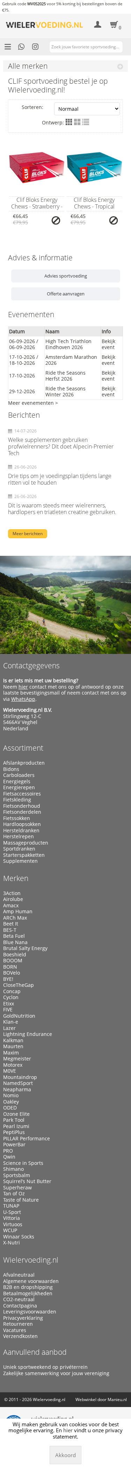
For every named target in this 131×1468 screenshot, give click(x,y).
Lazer (9, 1028)
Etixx (8, 1004)
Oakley (11, 1102)
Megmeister (17, 1059)
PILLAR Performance (26, 1138)
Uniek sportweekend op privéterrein (45, 1367)
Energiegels (16, 781)
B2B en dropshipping (28, 1287)
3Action (12, 893)
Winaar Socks (18, 1237)
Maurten (13, 1046)
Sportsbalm (16, 1175)
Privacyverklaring (23, 1318)
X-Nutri (11, 1243)
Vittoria (11, 1218)
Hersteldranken (21, 830)
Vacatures (14, 1330)
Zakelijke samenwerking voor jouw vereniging (56, 1373)
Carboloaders (19, 775)
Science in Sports (23, 1163)
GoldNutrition (19, 1016)
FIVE (8, 1009)
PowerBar (14, 1144)
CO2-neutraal (19, 1299)
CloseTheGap (18, 985)
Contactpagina (20, 1306)
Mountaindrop (20, 1077)
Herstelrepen (18, 836)
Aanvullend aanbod (35, 1352)
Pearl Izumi (16, 1126)
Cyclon (11, 997)
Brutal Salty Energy (25, 948)
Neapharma (17, 1089)
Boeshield (14, 954)
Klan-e (10, 1022)
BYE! (8, 979)
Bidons (11, 769)
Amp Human (17, 911)
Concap (12, 991)
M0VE (9, 1071)
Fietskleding (17, 800)
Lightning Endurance (27, 1034)
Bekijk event (108, 344)
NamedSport (18, 1083)
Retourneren (18, 1324)
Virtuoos (12, 1224)
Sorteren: (32, 107)
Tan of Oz (14, 1193)
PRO (8, 1151)
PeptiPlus (14, 1132)
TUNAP (11, 1206)
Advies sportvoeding (65, 276)
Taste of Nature (21, 1200)
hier (23, 686)
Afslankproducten (24, 763)
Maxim (11, 1053)
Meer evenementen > (33, 403)
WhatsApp (23, 699)
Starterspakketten (24, 855)
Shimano (13, 1169)
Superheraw (17, 1187)
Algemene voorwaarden (31, 1281)
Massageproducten (25, 843)
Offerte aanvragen (66, 294)
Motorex (12, 1065)
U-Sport (12, 1212)
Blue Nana (15, 942)
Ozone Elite (16, 1114)
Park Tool (13, 1120)
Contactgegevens (31, 665)
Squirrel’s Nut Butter (27, 1181)
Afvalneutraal (19, 1275)
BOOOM (12, 960)
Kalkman (13, 1040)
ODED (10, 1108)
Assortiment (23, 748)
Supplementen (20, 861)
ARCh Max (15, 918)
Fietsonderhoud (21, 806)
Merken (15, 878)
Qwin (9, 1157)
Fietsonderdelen (22, 812)
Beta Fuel (14, 936)
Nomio (11, 1095)
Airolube (13, 899)
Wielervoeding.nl (30, 1260)
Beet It (10, 924)
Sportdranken (19, 849)
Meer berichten (28, 534)
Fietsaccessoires (22, 794)
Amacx (11, 905)
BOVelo (11, 973)
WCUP (10, 1230)
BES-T (9, 930)
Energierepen (19, 787)
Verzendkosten (20, 1336)
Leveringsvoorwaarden (29, 1312)
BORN (10, 967)
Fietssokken (16, 818)
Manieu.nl (117, 1399)
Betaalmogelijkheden (27, 1293)
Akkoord (65, 1455)
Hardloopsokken (22, 824)
